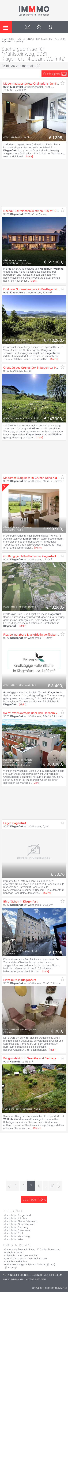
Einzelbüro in (19, 980)
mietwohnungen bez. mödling (21, 1255)
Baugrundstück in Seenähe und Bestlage (29, 1058)
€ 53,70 (58, 874)
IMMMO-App (17, 1279)
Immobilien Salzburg (16, 1227)
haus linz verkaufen (16, 1261)
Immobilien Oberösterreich (20, 1224)
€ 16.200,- (55, 607)
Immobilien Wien (14, 1239)
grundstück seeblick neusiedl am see (26, 1258)
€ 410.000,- (54, 340)
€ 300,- (58, 1031)
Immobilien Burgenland (18, 1215)
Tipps (6, 1279)
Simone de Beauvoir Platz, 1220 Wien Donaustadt (33, 1249)
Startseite (8, 39)
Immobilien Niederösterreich (21, 1221)
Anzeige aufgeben (35, 1279)
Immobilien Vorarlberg (17, 1236)
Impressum (55, 1275)
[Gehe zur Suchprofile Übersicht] (27, 27)
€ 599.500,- (54, 529)
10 (52, 1186)
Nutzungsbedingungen (16, 1275)
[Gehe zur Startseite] (34, 15)
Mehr (29, 156)
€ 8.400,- (56, 685)
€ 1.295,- (57, 952)
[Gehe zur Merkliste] (39, 27)
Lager (14, 823)
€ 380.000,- (54, 764)
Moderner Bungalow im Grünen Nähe (35, 478)
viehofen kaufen (14, 1252)
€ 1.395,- (57, 137)
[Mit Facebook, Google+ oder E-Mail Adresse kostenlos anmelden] (50, 27)
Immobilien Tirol (14, 1233)
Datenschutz (40, 1275)
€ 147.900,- (54, 418)
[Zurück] (9, 1186)
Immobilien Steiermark (17, 1230)
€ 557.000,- (54, 262)
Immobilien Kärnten (16, 1218)
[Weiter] (59, 1186)
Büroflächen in (20, 901)
